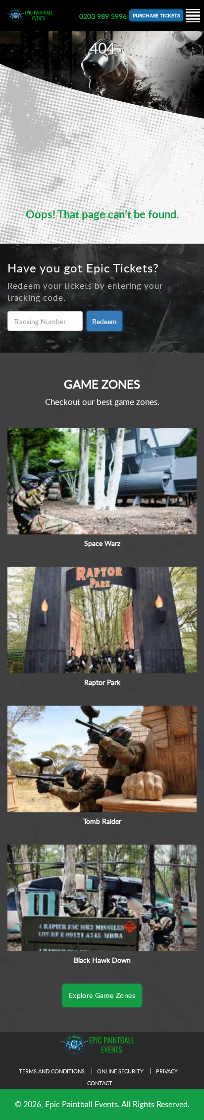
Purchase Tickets (156, 15)
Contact (99, 1083)
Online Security (120, 1071)
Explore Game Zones (102, 995)
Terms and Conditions (52, 1071)
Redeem (104, 321)
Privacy (167, 1071)
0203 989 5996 (103, 16)
